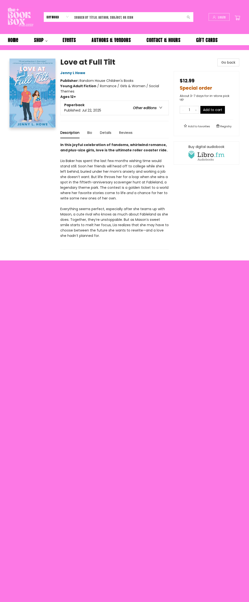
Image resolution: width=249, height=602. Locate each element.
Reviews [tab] (126, 132)
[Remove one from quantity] (183, 109)
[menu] (124, 39)
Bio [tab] (89, 132)
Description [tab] (70, 132)
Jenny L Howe (72, 72)
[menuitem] (13, 39)
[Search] (188, 17)
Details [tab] (105, 132)
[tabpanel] (114, 196)
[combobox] (58, 16)
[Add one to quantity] (196, 109)
